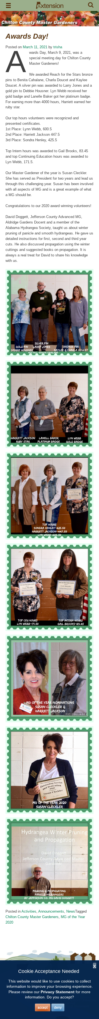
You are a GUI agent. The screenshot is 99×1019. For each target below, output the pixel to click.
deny (58, 1007)
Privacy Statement (58, 992)
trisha (57, 47)
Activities (28, 911)
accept (43, 1007)
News (70, 911)
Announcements (51, 911)
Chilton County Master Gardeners (32, 917)
